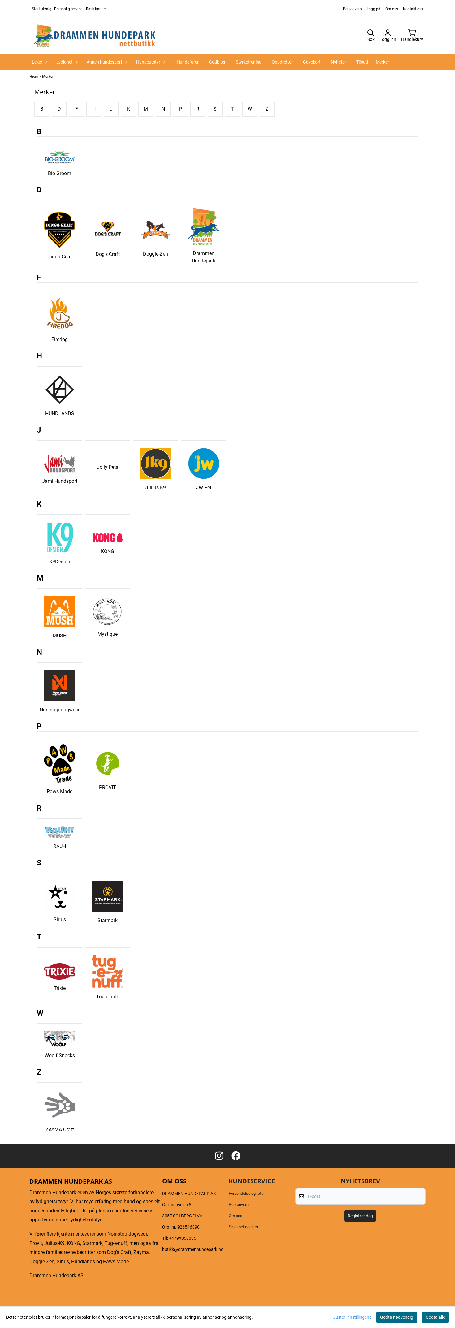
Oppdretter (282, 61)
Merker (382, 61)
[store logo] (95, 36)
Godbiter (217, 61)
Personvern (352, 9)
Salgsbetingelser (243, 1227)
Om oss (391, 9)
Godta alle (435, 1317)
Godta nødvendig (396, 1317)
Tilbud (362, 61)
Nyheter (338, 61)
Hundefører (188, 61)
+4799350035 (182, 1238)
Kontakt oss (413, 9)
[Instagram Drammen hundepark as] (219, 1156)
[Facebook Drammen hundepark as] (236, 1156)
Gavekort (312, 61)
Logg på (373, 9)
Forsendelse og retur (247, 1193)
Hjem (33, 76)
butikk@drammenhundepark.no (192, 1249)
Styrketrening (249, 61)
